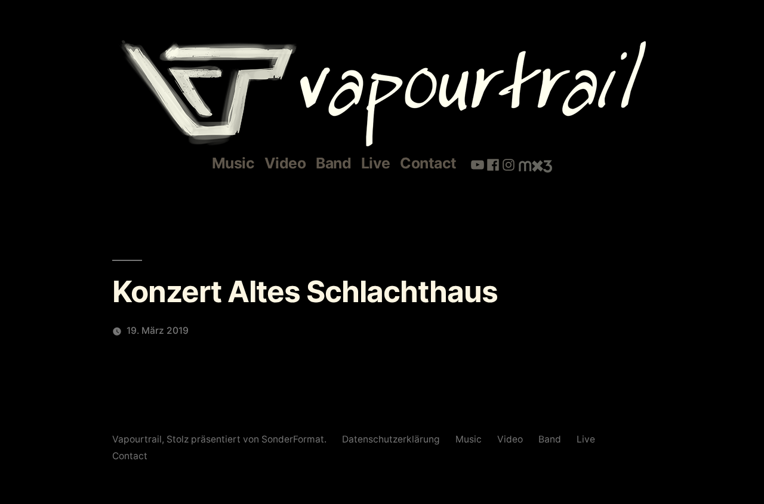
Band (333, 163)
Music (233, 163)
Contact (428, 163)
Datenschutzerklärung (391, 439)
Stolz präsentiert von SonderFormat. (248, 439)
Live (375, 163)
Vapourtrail (137, 439)
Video (285, 163)
